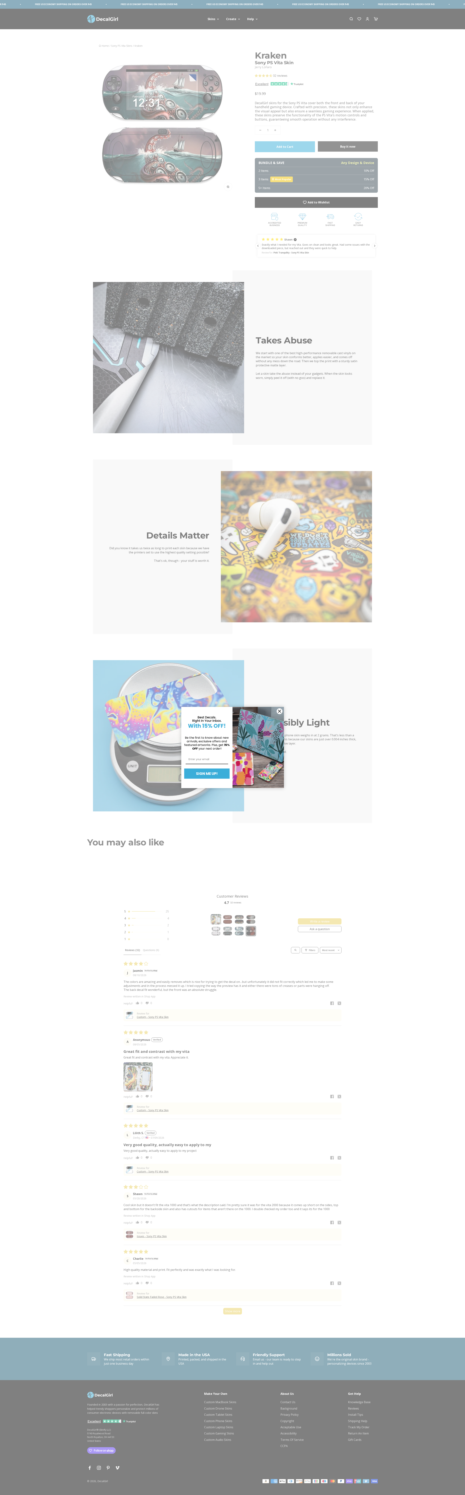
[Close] (279, 711)
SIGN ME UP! (207, 773)
